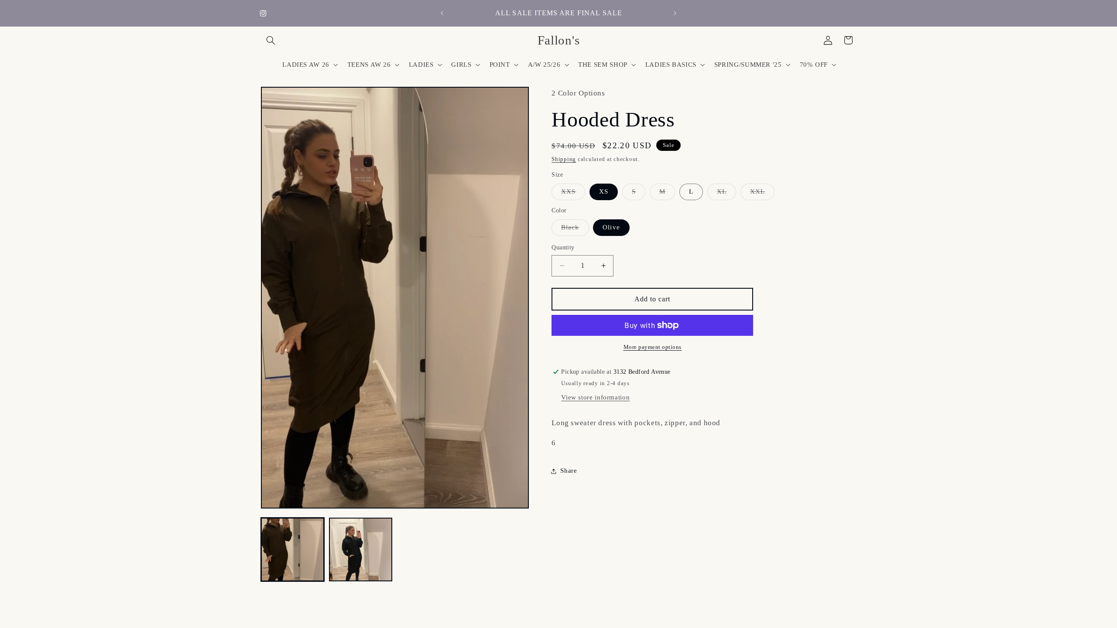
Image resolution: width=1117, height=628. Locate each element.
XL (726, 194)
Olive (611, 227)
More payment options (653, 347)
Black (575, 229)
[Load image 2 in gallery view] (361, 549)
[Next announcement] (675, 13)
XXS (573, 194)
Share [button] (568, 470)
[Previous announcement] (442, 13)
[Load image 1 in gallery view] (293, 549)
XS (603, 191)
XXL (762, 194)
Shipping (564, 159)
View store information (595, 397)
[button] (271, 40)
